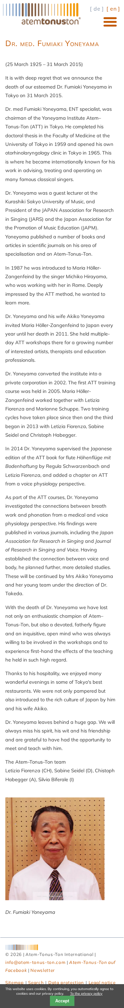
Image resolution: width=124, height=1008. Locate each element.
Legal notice (102, 982)
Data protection (66, 982)
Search (36, 982)
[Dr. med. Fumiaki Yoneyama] (54, 898)
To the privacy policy (86, 993)
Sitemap (14, 982)
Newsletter (42, 970)
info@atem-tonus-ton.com (35, 962)
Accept (62, 1000)
